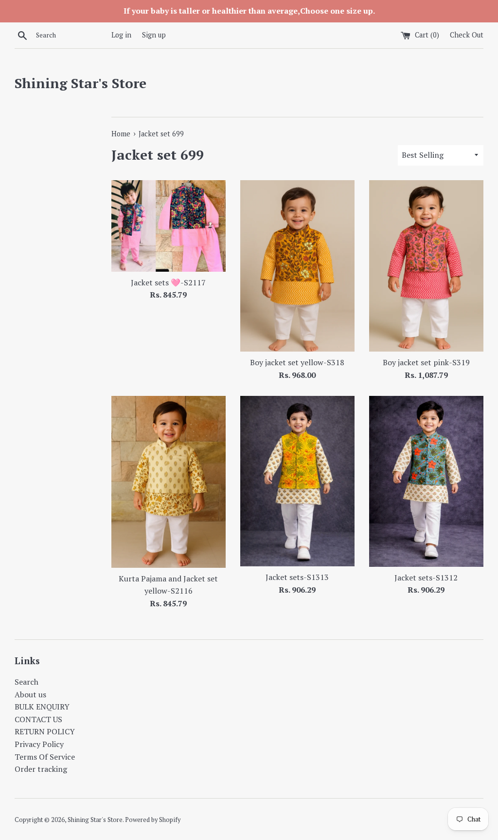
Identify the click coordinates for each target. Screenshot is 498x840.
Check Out (466, 34)
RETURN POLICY (45, 731)
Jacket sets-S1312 (426, 577)
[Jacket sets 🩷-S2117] (168, 226)
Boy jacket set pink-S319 (426, 362)
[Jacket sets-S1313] (297, 481)
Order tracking (41, 769)
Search (26, 681)
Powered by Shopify (152, 820)
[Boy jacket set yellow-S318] (297, 266)
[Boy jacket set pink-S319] (426, 266)
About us (30, 694)
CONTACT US (38, 719)
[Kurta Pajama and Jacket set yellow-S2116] (168, 482)
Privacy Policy (39, 744)
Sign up (154, 34)
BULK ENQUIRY (42, 706)
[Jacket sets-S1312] (426, 481)
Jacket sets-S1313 (297, 577)
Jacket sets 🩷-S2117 (168, 282)
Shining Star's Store (80, 83)
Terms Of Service (45, 756)
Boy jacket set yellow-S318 (297, 362)
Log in (121, 34)
